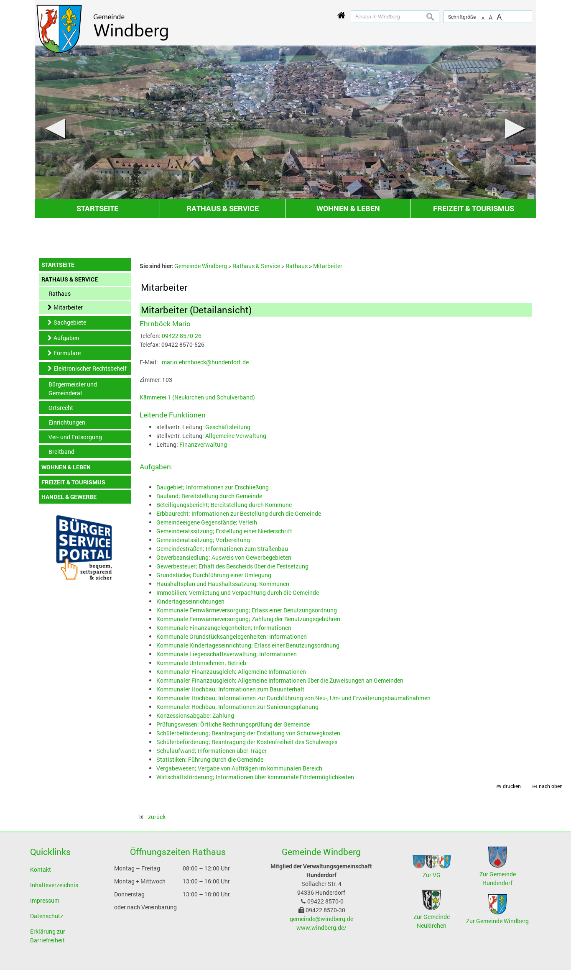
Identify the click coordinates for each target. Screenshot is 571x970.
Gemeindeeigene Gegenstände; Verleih (206, 522)
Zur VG (432, 875)
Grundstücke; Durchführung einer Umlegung (213, 575)
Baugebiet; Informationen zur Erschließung (212, 487)
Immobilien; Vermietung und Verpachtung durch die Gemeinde (237, 592)
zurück (154, 817)
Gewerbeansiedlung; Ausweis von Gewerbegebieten (223, 557)
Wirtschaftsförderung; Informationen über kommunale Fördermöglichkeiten (255, 777)
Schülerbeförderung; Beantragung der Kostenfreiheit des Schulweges (246, 742)
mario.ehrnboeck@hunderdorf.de (205, 362)
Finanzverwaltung (203, 444)
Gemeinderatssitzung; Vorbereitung (203, 540)
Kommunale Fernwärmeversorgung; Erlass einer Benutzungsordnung (246, 610)
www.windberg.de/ (321, 928)
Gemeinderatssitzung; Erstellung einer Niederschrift (224, 531)
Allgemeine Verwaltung (235, 436)
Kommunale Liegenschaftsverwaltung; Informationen (226, 654)
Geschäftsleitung (227, 427)
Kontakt (40, 869)
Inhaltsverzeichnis (54, 885)
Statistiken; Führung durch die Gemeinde (209, 759)
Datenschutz (46, 916)
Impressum (44, 900)
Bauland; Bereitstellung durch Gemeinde (209, 496)
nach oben (551, 786)
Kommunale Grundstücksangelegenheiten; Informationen (231, 636)
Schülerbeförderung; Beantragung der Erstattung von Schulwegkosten (248, 733)
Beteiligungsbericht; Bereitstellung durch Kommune (224, 505)
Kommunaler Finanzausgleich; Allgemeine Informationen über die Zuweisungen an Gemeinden (279, 680)
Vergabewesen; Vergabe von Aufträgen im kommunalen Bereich (239, 768)
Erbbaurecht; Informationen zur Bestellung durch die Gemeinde (238, 513)
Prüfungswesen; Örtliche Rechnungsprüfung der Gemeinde (233, 724)
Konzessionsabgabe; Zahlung (195, 715)
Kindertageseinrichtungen (190, 601)
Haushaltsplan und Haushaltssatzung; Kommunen (222, 584)
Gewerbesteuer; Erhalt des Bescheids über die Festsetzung (232, 566)
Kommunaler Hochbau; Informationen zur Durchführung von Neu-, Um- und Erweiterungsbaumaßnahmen (293, 698)
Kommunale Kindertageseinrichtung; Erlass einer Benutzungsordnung (247, 645)
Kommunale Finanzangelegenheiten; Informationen (223, 628)
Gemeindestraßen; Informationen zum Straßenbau (222, 549)
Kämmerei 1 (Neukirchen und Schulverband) (197, 397)
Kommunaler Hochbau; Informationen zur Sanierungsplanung (237, 707)
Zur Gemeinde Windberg (497, 921)
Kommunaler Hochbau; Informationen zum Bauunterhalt (230, 689)
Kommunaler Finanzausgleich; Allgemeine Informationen (231, 672)
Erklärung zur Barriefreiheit (47, 935)
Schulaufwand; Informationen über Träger (211, 751)
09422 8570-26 (181, 336)
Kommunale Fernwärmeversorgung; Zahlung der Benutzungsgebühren (248, 619)
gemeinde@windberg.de (321, 919)
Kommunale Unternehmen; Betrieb (201, 663)
